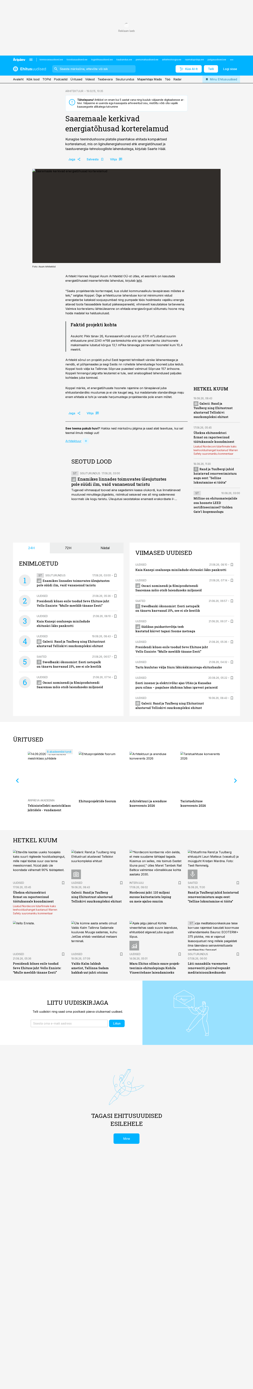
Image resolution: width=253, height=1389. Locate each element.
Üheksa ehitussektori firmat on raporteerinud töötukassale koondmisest (214, 437)
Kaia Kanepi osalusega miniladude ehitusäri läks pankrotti (180, 570)
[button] (69, 1023)
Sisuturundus (125, 79)
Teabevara (105, 79)
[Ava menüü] (31, 59)
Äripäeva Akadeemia (41, 800)
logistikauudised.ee (102, 59)
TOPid (46, 79)
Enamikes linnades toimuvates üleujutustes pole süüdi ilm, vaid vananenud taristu (118, 481)
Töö (167, 79)
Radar (177, 79)
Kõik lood (32, 79)
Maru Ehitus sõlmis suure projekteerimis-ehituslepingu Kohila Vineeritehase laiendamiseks (154, 968)
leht (139, 280)
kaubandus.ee (124, 59)
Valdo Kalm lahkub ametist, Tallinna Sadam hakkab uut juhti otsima (90, 968)
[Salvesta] (115, 575)
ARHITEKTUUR (74, 91)
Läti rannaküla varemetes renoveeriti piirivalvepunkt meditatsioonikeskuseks (209, 968)
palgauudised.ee (217, 59)
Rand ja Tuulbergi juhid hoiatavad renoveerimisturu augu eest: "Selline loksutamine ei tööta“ (213, 896)
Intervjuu (136, 882)
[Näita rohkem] (231, 59)
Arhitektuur (73, 441)
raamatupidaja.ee (194, 59)
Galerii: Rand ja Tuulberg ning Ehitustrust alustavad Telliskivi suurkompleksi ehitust (96, 896)
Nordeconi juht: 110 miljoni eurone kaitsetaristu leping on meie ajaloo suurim (150, 896)
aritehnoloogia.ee (171, 59)
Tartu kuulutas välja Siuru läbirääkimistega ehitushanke (178, 667)
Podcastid (60, 79)
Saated (42, 656)
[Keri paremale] (235, 780)
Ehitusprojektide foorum (97, 801)
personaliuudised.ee (147, 59)
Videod (90, 79)
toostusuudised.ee (77, 59)
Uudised (42, 595)
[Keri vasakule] (17, 780)
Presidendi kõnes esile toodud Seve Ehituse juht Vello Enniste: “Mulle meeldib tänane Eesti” (37, 968)
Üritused (76, 79)
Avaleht (18, 79)
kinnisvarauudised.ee (51, 59)
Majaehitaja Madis (149, 79)
